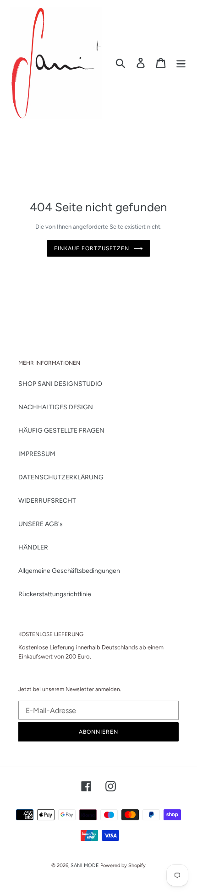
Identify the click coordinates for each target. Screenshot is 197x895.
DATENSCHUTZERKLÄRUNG (61, 477)
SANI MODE (85, 865)
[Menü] (181, 63)
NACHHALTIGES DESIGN (55, 407)
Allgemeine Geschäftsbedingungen (69, 571)
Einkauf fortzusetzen (91, 248)
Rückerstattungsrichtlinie (54, 594)
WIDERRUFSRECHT (47, 501)
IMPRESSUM (36, 454)
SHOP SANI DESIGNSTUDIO (60, 384)
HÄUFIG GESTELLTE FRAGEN (61, 430)
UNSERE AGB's (40, 524)
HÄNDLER (33, 547)
